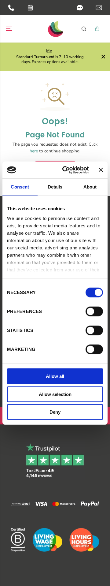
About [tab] (90, 186)
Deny (55, 412)
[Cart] (97, 28)
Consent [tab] (20, 186)
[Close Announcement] (103, 56)
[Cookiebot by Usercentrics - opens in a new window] (65, 170)
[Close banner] (101, 170)
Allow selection (55, 394)
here (34, 151)
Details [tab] (55, 186)
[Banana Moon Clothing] (55, 29)
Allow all (55, 376)
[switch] (94, 311)
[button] (80, 7)
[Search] (83, 28)
